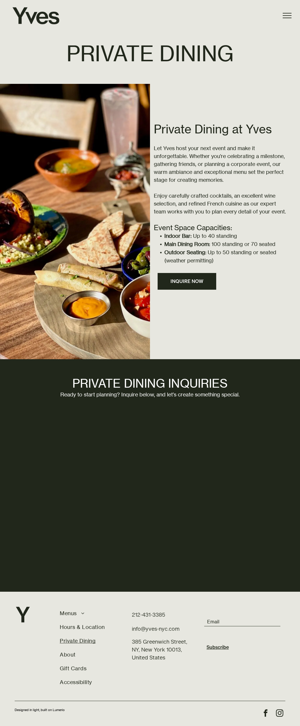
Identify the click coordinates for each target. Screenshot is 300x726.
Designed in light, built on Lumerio (40, 710)
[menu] (287, 15)
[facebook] (265, 714)
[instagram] (279, 714)
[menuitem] (92, 613)
